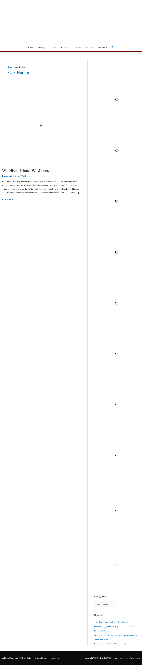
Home (30, 47)
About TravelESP (98, 47)
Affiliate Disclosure (10, 657)
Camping (40, 47)
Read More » (7, 198)
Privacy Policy (26, 657)
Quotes (53, 47)
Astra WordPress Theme (130, 657)
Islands (5, 175)
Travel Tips (80, 47)
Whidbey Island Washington (27, 170)
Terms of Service (41, 657)
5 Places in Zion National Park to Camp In (111, 643)
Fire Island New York (102, 630)
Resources (55, 657)
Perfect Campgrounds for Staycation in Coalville (113, 626)
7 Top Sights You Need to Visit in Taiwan (111, 621)
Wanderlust (64, 47)
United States (14, 175)
